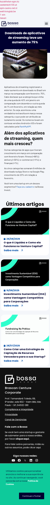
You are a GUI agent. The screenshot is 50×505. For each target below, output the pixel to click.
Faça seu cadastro (25, 186)
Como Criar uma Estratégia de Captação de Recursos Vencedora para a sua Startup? (24, 353)
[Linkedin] (31, 460)
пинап (3, 18)
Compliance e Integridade (19, 409)
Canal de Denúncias (16, 419)
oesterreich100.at (8, 5)
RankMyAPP (25, 126)
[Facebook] (19, 460)
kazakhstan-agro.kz (9, 1)
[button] (46, 23)
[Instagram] (37, 460)
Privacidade (11, 414)
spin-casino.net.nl (8, 8)
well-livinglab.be (8, 11)
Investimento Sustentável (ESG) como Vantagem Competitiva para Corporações (25, 297)
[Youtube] (13, 460)
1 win (2, 14)
